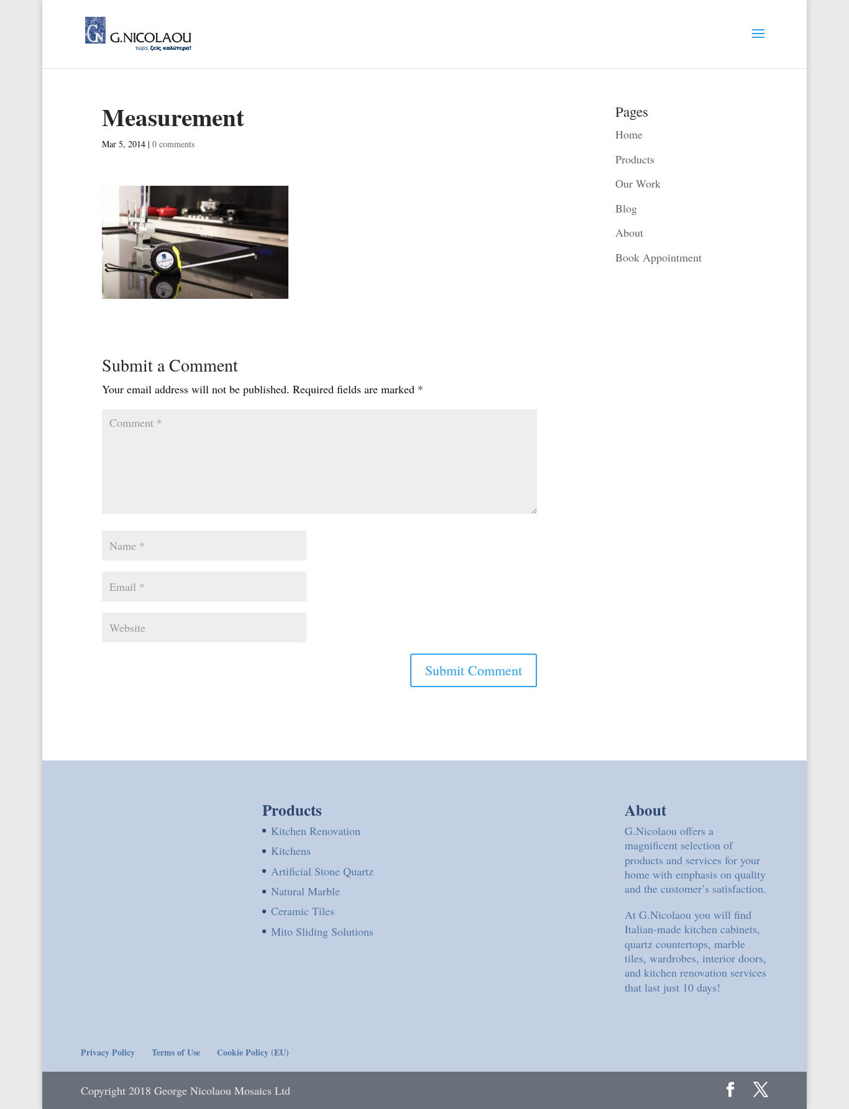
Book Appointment (658, 257)
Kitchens (291, 850)
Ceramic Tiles (302, 910)
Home (629, 134)
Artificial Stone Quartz (322, 871)
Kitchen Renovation (315, 830)
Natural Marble (305, 890)
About (629, 232)
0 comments (173, 144)
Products (634, 159)
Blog (626, 208)
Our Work (638, 183)
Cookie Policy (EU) (253, 1052)
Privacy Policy (108, 1052)
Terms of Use (176, 1052)
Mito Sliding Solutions (322, 931)
